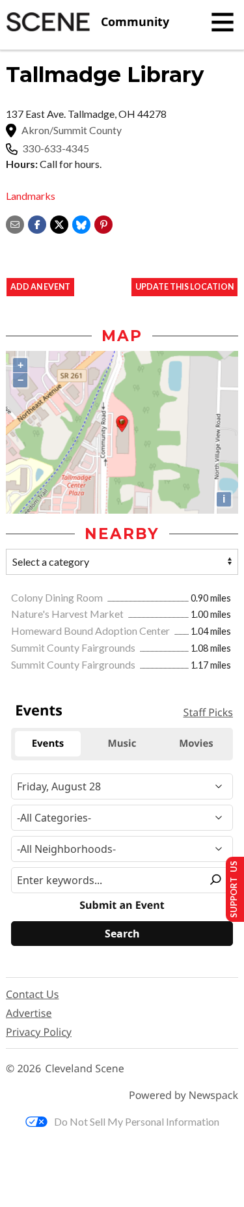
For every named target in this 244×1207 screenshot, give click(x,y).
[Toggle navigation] (222, 22)
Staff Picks (208, 712)
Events (38, 710)
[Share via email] (15, 223)
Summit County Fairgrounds (74, 647)
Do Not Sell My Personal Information (136, 1121)
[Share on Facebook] (37, 223)
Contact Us (32, 994)
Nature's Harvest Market (68, 613)
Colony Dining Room (58, 597)
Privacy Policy (39, 1032)
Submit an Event (121, 905)
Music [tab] (122, 743)
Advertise (28, 1013)
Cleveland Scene (84, 1068)
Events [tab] (48, 743)
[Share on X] (59, 223)
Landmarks (30, 195)
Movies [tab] (196, 743)
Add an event (40, 287)
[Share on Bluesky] (81, 223)
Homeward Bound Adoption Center (91, 630)
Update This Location (184, 287)
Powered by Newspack (183, 1095)
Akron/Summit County (71, 130)
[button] (103, 223)
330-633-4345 (56, 148)
